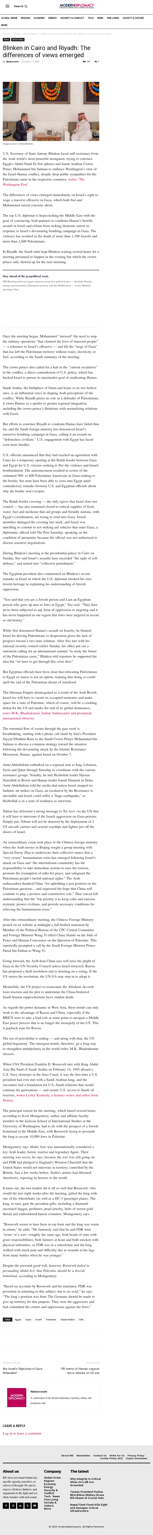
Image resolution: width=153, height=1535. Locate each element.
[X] (16, 70)
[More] (62, 70)
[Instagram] (13, 1506)
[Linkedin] (34, 70)
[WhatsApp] (25, 70)
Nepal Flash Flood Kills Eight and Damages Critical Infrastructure (88, 1507)
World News (30, 34)
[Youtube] (35, 1506)
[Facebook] (7, 70)
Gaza (28, 1319)
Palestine (51, 1319)
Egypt (18, 1319)
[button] (21, 6)
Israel (38, 1319)
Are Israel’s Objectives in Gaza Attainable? (22, 1371)
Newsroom (12, 61)
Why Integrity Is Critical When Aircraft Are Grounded (85, 1482)
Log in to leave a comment (22, 1433)
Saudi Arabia (68, 1319)
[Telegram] (53, 70)
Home (6, 34)
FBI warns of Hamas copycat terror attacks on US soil (80, 1371)
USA (81, 1319)
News (17, 34)
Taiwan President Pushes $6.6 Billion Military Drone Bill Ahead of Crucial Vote (87, 1494)
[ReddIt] (43, 70)
